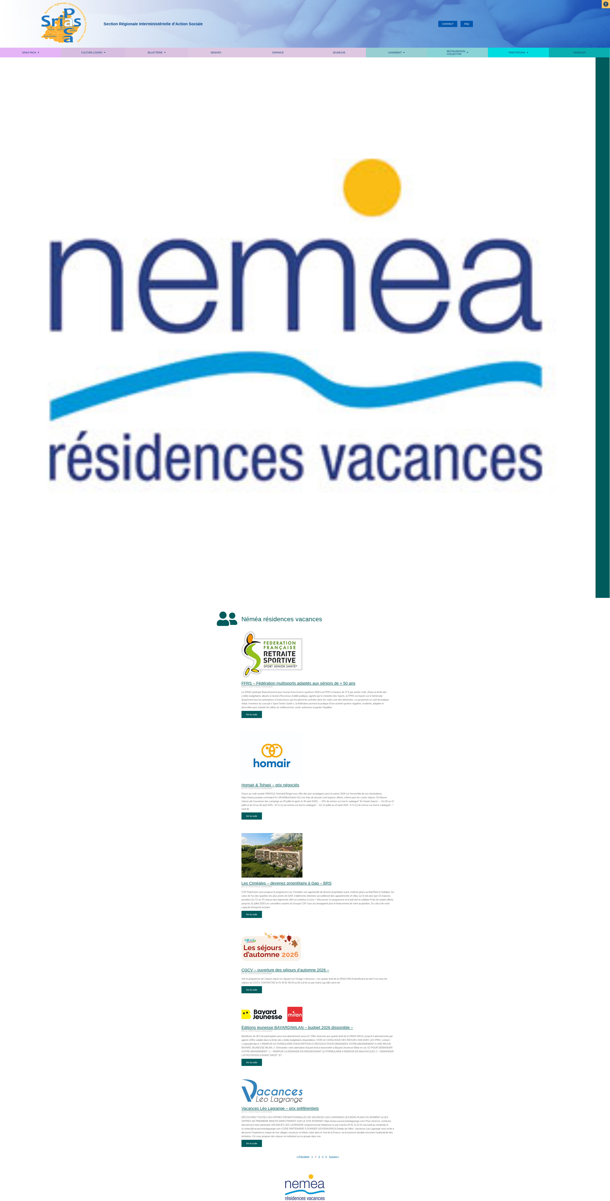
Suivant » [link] (334, 1156)
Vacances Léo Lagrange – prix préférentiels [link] (280, 1108)
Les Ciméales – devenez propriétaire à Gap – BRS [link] (286, 883)
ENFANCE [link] (278, 52)
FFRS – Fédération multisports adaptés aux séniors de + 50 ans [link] (298, 683)
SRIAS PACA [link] (29, 52)
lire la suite (251, 714)
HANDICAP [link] (579, 52)
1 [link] (312, 1156)
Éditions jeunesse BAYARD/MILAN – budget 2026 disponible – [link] (297, 1027)
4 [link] (322, 1156)
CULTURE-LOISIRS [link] (91, 52)
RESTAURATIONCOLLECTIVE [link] (456, 52)
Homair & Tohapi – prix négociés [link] (270, 785)
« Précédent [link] (303, 1156)
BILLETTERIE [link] (155, 52)
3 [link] (319, 1156)
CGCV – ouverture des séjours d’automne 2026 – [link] (285, 970)
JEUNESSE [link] (339, 52)
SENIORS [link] (215, 52)
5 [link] (326, 1156)
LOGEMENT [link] (395, 52)
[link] (606, 4)
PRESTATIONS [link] (517, 52)
